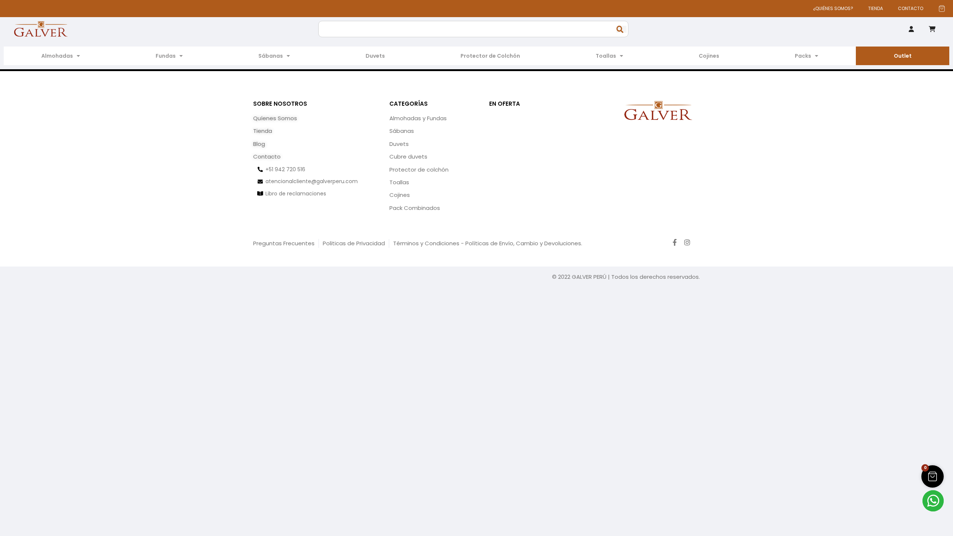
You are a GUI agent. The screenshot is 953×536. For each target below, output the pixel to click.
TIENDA (875, 8)
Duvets (375, 56)
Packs (803, 56)
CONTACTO (910, 8)
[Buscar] (621, 29)
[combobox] (473, 29)
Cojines (709, 56)
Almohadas (57, 56)
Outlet (903, 56)
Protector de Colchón (490, 56)
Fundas (166, 56)
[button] (932, 476)
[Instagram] (687, 242)
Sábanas (270, 56)
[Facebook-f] (675, 242)
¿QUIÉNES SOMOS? (833, 8)
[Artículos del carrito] (942, 8)
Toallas (606, 56)
